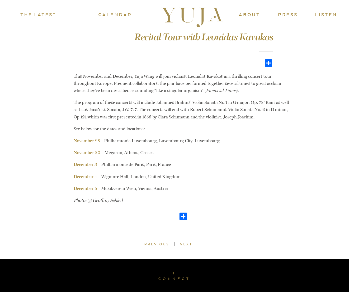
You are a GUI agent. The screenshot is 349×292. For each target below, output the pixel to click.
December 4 (86, 176)
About (249, 14)
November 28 (87, 140)
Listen (326, 14)
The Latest (38, 14)
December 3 (85, 164)
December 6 (85, 188)
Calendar (115, 14)
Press (288, 14)
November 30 (87, 152)
